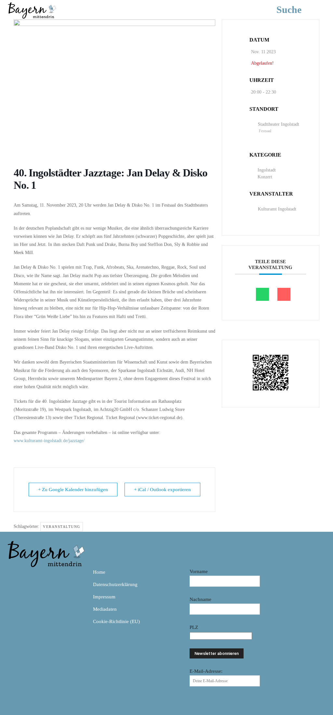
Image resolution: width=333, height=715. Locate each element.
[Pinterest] (42, 575)
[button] (298, 9)
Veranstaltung (61, 527)
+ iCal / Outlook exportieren (162, 489)
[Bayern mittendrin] (31, 10)
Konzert (265, 176)
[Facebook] (12, 575)
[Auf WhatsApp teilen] (262, 294)
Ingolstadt (267, 170)
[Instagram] (27, 575)
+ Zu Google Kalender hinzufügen (73, 489)
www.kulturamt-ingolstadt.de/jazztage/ (49, 440)
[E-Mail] (283, 294)
